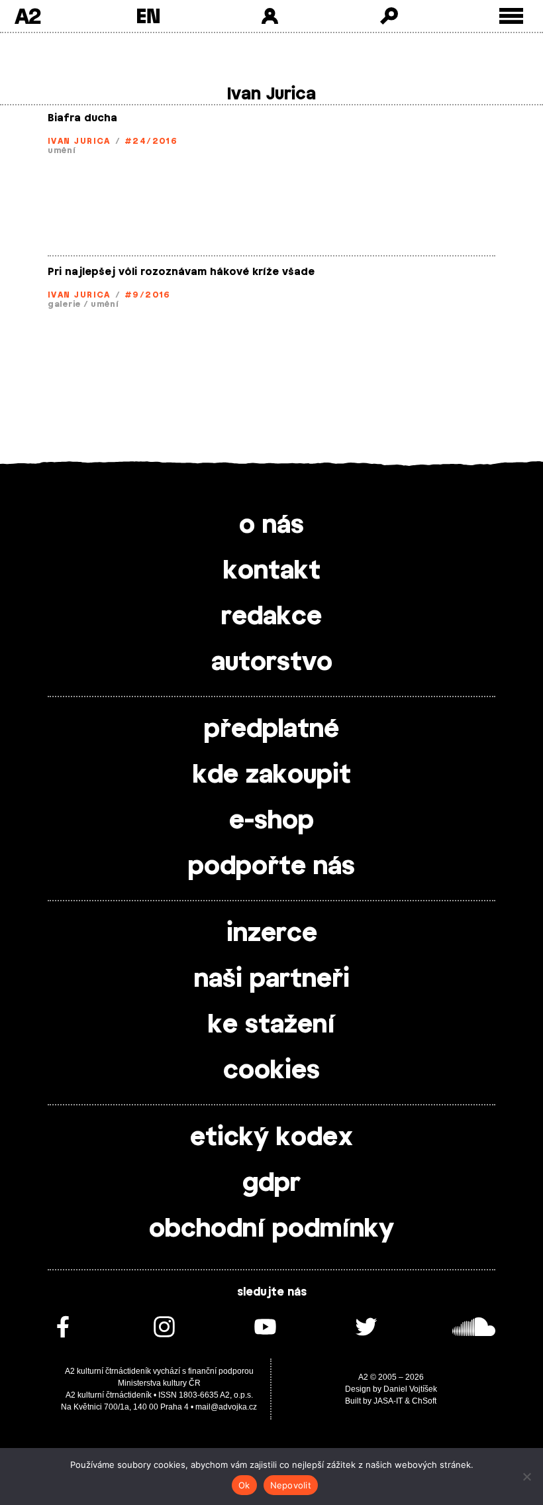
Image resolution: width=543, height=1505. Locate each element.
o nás (271, 525)
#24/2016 (151, 141)
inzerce (271, 934)
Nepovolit (290, 1485)
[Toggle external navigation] (511, 16)
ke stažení (271, 1025)
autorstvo (271, 663)
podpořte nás (271, 867)
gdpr (271, 1183)
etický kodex (271, 1138)
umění (62, 150)
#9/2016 (147, 295)
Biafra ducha (82, 118)
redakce (271, 617)
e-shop (271, 821)
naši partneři (272, 979)
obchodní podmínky (271, 1229)
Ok (244, 1485)
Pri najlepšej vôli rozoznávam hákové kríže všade (181, 272)
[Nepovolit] (526, 1476)
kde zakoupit (272, 775)
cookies (271, 1071)
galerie (64, 304)
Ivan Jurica (79, 141)
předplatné (271, 730)
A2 (27, 15)
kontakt (272, 571)
